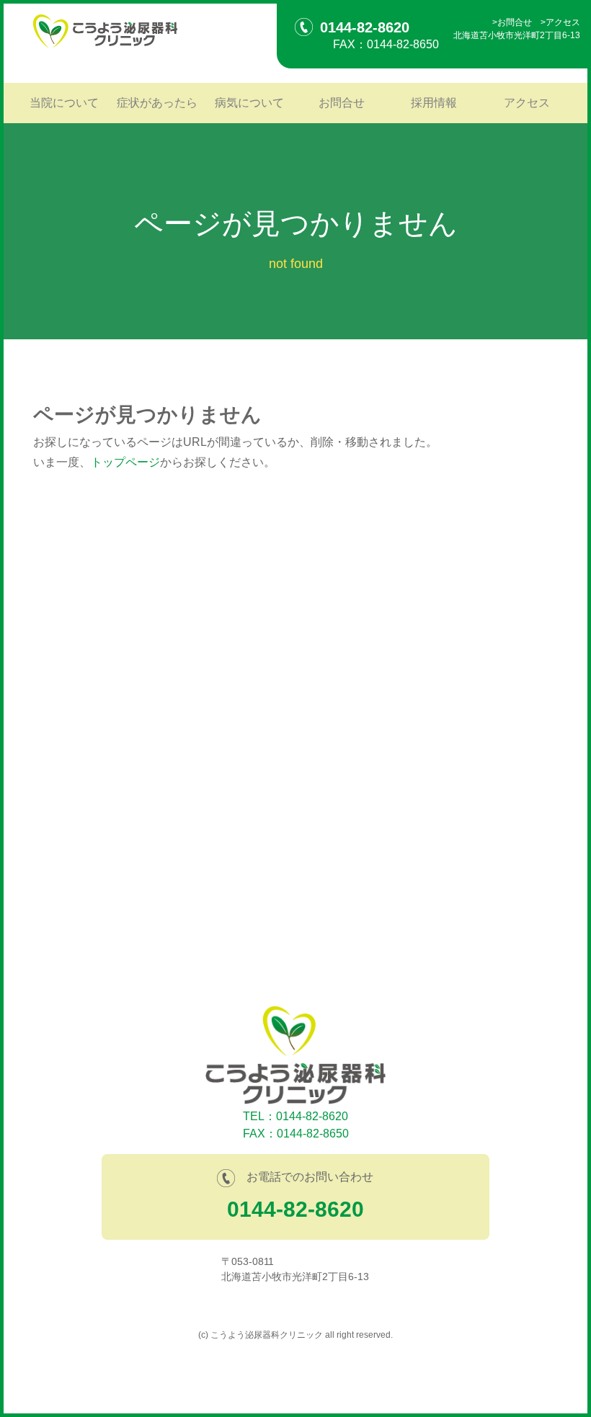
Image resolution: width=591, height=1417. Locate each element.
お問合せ (514, 22)
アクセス (563, 22)
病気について (249, 103)
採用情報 (434, 103)
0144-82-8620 (295, 1209)
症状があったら (157, 103)
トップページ (125, 462)
